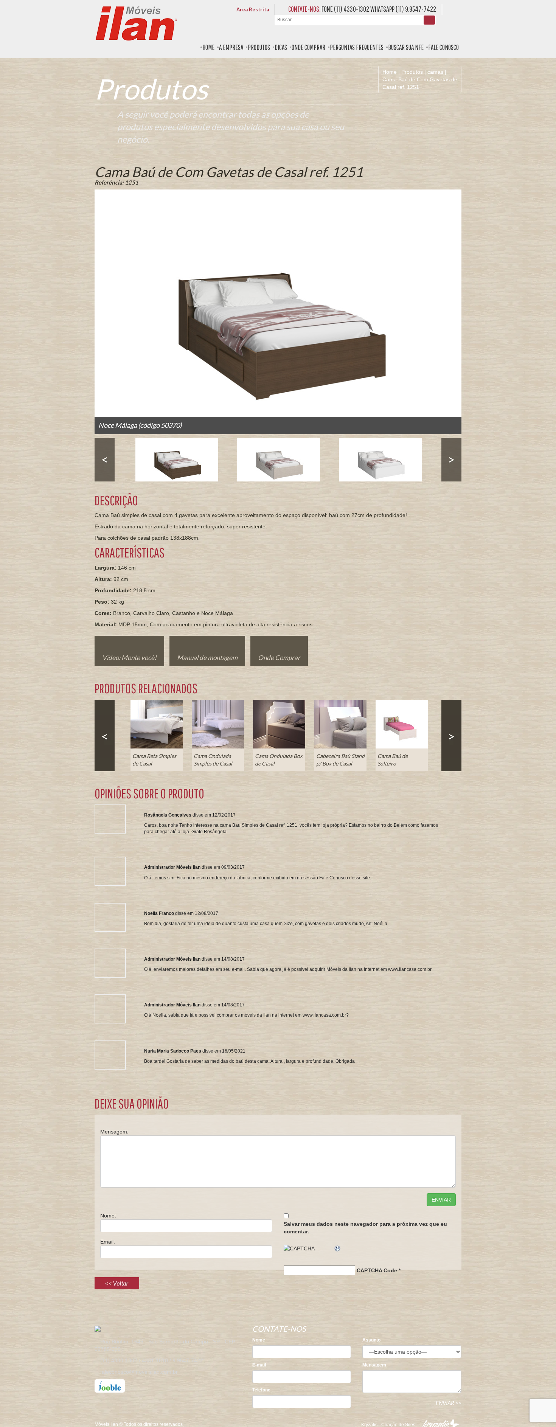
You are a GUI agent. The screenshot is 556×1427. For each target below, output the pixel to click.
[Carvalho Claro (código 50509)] (278, 459)
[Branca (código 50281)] (380, 459)
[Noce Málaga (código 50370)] (176, 459)
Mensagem (374, 1365)
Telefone (261, 1390)
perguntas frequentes (357, 47)
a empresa (231, 47)
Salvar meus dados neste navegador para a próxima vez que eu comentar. (365, 1227)
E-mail (259, 1365)
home (208, 47)
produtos (259, 47)
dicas (281, 47)
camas (435, 72)
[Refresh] (338, 1248)
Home (389, 72)
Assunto (371, 1340)
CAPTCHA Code (377, 1270)
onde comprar (308, 47)
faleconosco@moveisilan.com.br (139, 1372)
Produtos (412, 72)
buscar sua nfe (406, 47)
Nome (258, 1340)
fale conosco (443, 47)
